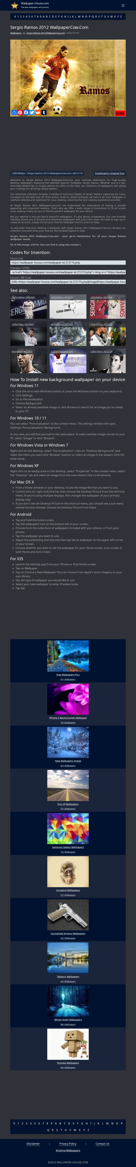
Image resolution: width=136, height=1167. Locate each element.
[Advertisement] (68, 145)
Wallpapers (16, 32)
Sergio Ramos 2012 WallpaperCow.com (46, 32)
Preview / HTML (20, 268)
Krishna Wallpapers (68, 1150)
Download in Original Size (109, 173)
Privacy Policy (67, 1143)
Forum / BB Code (20, 277)
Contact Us (102, 1143)
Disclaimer (33, 1143)
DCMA (120, 113)
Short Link (16, 258)
